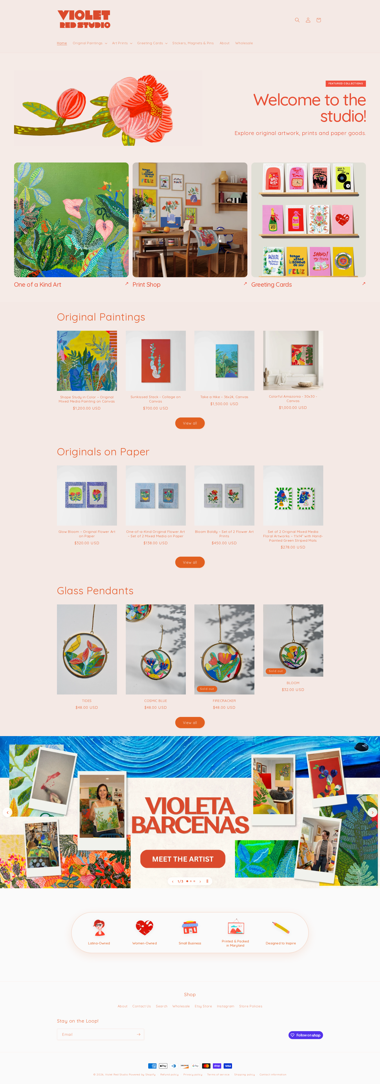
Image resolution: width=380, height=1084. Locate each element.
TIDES (87, 701)
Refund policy (169, 1074)
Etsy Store (203, 1006)
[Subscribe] (138, 1034)
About (123, 1006)
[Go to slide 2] (191, 881)
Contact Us (141, 1006)
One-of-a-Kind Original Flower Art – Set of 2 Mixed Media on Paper (155, 534)
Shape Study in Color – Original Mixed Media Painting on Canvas (87, 399)
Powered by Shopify (142, 1074)
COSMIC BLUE (155, 701)
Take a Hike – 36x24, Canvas (224, 397)
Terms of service (218, 1074)
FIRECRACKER (224, 701)
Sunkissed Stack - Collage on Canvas (156, 399)
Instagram (225, 1006)
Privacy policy (193, 1074)
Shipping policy (244, 1074)
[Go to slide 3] (194, 881)
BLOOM (293, 683)
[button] (89, 43)
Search (162, 1006)
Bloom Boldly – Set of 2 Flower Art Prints (224, 534)
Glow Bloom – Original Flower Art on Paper (86, 534)
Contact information (273, 1074)
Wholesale (181, 1006)
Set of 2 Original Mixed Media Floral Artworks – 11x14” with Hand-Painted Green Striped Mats (293, 536)
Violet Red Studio (116, 1074)
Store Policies (250, 1006)
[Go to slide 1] (187, 881)
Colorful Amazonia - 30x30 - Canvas (293, 398)
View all (190, 423)
